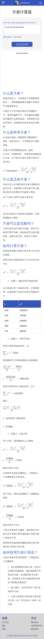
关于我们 (5, 622)
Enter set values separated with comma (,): (20, 23)
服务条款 (34, 622)
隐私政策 (34, 629)
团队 (4, 625)
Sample (8, 37)
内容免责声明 (36, 625)
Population (18, 37)
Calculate (22, 44)
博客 (4, 629)
